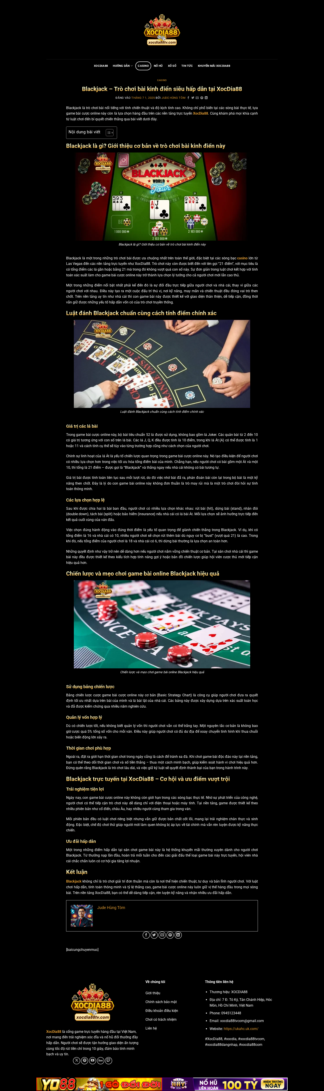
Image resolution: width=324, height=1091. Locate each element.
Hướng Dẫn (121, 65)
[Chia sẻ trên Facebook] (188, 98)
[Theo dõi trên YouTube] (92, 1060)
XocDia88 (101, 65)
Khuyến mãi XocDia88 (214, 65)
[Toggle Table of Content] (107, 132)
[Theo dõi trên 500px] (100, 1060)
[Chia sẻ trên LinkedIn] (206, 98)
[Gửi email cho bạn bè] (197, 98)
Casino (143, 65)
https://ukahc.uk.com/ (241, 1029)
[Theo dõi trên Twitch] (108, 1060)
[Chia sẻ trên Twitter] (192, 98)
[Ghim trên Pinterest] (201, 98)
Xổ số (172, 65)
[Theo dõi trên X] (76, 1060)
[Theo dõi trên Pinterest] (84, 1060)
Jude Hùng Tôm (173, 97)
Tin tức (187, 65)
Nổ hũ (158, 65)
